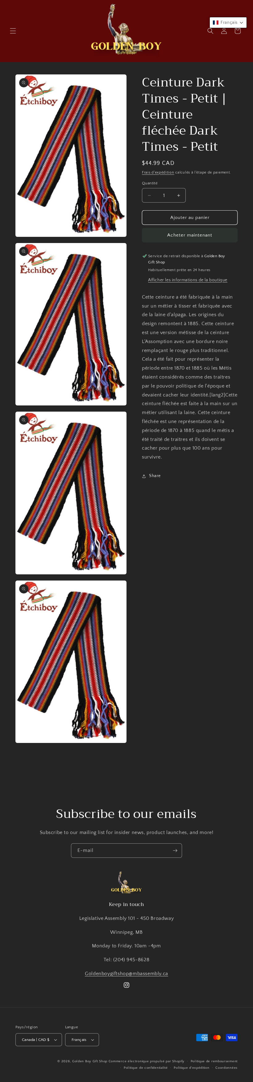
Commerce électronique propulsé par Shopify (147, 1061)
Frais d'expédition (158, 172)
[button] (13, 31)
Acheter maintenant (189, 235)
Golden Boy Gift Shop (89, 1061)
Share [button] (155, 475)
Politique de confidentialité (146, 1068)
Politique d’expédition (191, 1068)
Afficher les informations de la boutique (187, 280)
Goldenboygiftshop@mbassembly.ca (126, 973)
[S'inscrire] (175, 850)
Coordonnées (226, 1068)
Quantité (150, 183)
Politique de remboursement (214, 1061)
